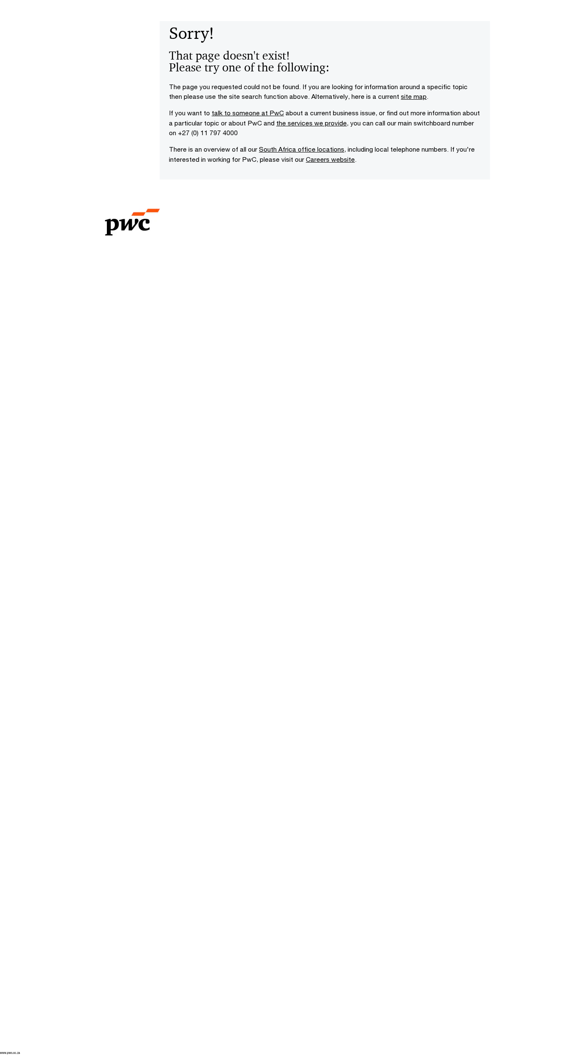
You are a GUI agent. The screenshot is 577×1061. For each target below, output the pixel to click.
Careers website (330, 159)
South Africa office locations (301, 149)
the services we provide (311, 123)
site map (414, 96)
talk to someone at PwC (248, 113)
